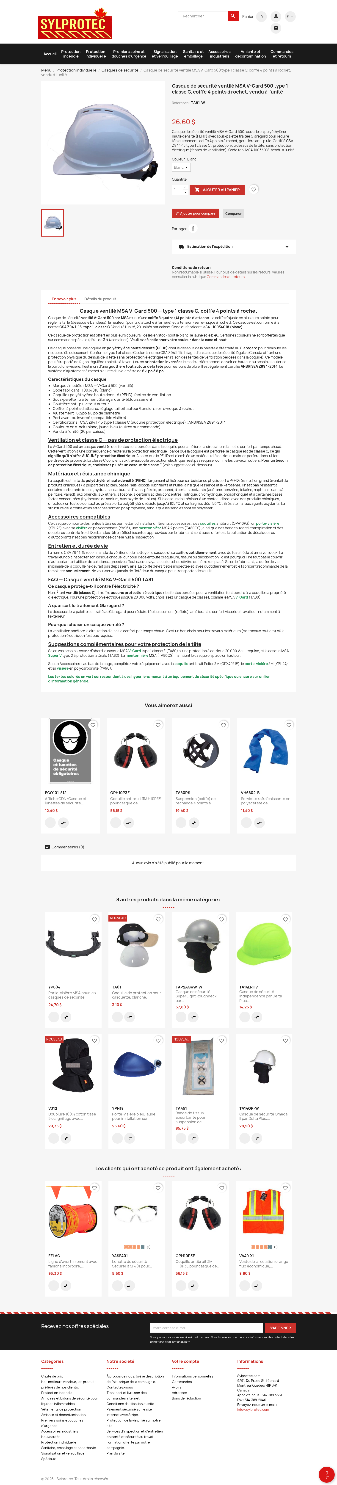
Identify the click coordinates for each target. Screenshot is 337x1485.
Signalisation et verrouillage (165, 54)
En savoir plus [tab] (64, 298)
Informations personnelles (192, 1376)
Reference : (181, 103)
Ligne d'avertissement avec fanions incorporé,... (72, 1264)
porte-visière (267, 523)
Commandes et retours (282, 54)
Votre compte (185, 1361)
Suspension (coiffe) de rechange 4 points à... (196, 801)
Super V (55, 655)
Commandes (182, 1382)
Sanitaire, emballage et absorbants (68, 1448)
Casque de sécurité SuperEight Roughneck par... (196, 996)
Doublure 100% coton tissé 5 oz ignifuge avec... (72, 1116)
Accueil (50, 53)
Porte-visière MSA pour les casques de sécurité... (72, 995)
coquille (181, 663)
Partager (193, 228)
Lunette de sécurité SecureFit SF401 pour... (132, 1264)
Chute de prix (52, 1376)
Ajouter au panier (217, 189)
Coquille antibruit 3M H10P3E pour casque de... (135, 801)
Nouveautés (51, 1437)
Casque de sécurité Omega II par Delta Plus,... (263, 1116)
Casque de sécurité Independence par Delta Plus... (260, 996)
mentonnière (150, 528)
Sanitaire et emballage (193, 54)
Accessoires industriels (219, 54)
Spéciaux (48, 1459)
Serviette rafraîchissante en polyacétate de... (265, 801)
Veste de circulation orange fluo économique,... (263, 1264)
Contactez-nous (120, 1387)
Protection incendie (70, 54)
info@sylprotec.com (253, 1409)
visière (82, 528)
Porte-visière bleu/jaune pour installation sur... (133, 1116)
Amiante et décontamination (250, 54)
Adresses (179, 1393)
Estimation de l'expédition (234, 247)
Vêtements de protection (61, 1409)
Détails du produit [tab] (100, 298)
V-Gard (241, 597)
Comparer (233, 213)
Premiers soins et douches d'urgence (129, 54)
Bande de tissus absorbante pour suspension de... (191, 1117)
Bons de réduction (186, 1398)
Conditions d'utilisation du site (130, 1404)
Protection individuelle (96, 54)
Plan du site (116, 1453)
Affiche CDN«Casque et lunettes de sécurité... (66, 801)
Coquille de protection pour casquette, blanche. (136, 995)
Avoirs (177, 1387)
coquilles (208, 523)
